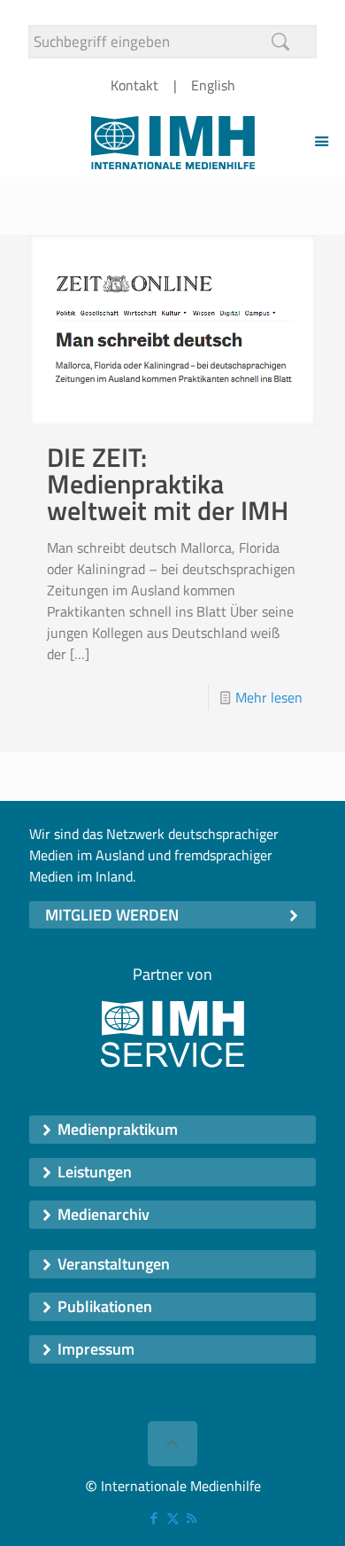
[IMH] (172, 140)
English (213, 85)
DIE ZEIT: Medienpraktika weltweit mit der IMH (167, 484)
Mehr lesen (269, 697)
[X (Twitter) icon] (173, 1518)
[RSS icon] (191, 1518)
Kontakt (134, 85)
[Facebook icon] (154, 1518)
